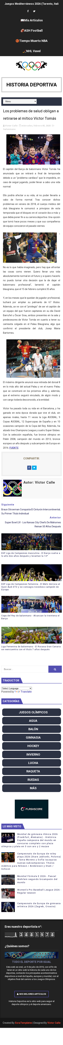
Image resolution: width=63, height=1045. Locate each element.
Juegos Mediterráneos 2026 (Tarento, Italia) (33, 3)
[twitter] (34, 11)
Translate (26, 691)
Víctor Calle (53, 1022)
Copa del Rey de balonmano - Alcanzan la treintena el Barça (30, 617)
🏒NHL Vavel (32, 51)
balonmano (9, 129)
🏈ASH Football (31, 30)
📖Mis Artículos (31, 20)
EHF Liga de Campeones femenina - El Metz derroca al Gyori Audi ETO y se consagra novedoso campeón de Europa (30, 587)
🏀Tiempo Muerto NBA (31, 41)
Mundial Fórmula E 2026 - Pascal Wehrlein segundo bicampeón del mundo (37, 879)
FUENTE (13, 447)
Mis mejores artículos (32, 994)
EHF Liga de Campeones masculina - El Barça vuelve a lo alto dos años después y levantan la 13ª (30, 554)
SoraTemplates (23, 1022)
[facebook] (27, 11)
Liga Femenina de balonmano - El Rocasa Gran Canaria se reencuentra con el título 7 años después (31, 648)
